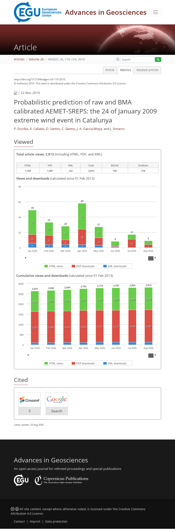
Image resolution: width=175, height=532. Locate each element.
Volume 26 (36, 59)
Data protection (56, 521)
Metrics (125, 70)
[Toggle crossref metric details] (29, 399)
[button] (117, 59)
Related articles (148, 70)
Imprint (35, 521)
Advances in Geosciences (106, 12)
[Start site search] (158, 59)
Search (56, 411)
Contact (19, 521)
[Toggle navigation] (155, 12)
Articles (19, 59)
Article (109, 70)
